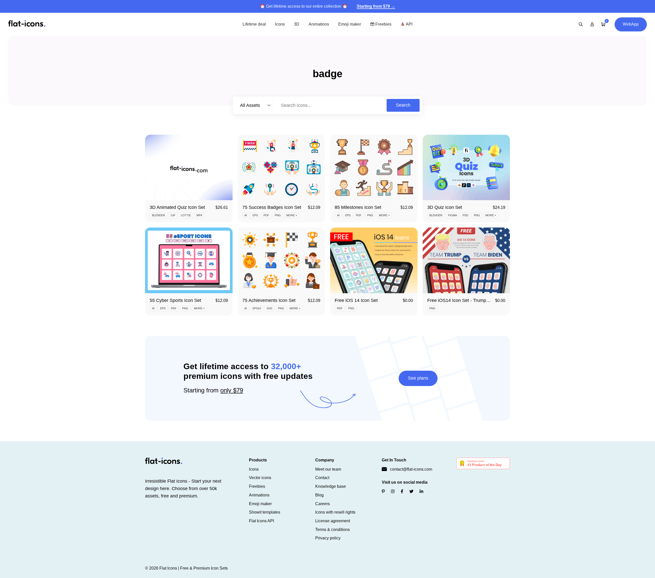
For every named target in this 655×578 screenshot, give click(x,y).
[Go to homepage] (26, 24)
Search (403, 105)
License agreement (332, 521)
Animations (319, 24)
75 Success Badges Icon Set (271, 207)
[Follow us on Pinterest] (383, 491)
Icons (280, 24)
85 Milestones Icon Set (358, 207)
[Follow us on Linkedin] (421, 491)
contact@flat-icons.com (411, 469)
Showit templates (264, 512)
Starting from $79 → (376, 6)
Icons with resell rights (335, 512)
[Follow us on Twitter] (411, 491)
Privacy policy (328, 538)
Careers (322, 504)
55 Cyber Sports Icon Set (175, 300)
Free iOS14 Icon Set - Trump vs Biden (466, 300)
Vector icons (260, 477)
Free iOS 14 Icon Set (356, 300)
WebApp (631, 24)
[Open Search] (581, 24)
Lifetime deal (254, 24)
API (408, 24)
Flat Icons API (261, 521)
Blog (319, 495)
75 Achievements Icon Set (269, 300)
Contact (322, 477)
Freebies (382, 24)
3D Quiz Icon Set (444, 207)
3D (296, 24)
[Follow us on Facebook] (402, 491)
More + (291, 215)
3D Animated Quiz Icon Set (177, 207)
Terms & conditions (332, 529)
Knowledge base (330, 486)
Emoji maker (349, 24)
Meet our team (328, 469)
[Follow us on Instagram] (393, 491)
